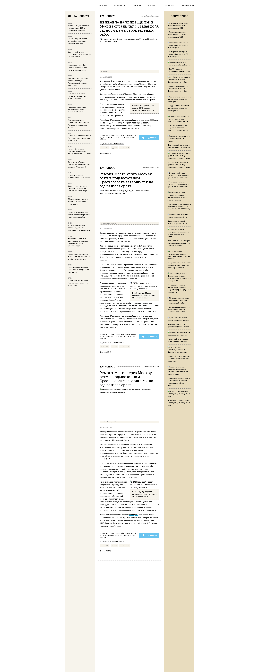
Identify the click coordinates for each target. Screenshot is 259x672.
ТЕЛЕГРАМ (125, 148)
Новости (104, 148)
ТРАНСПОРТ (107, 16)
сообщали (133, 120)
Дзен (114, 148)
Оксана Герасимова (152, 16)
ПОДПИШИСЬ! (151, 138)
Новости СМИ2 (105, 153)
